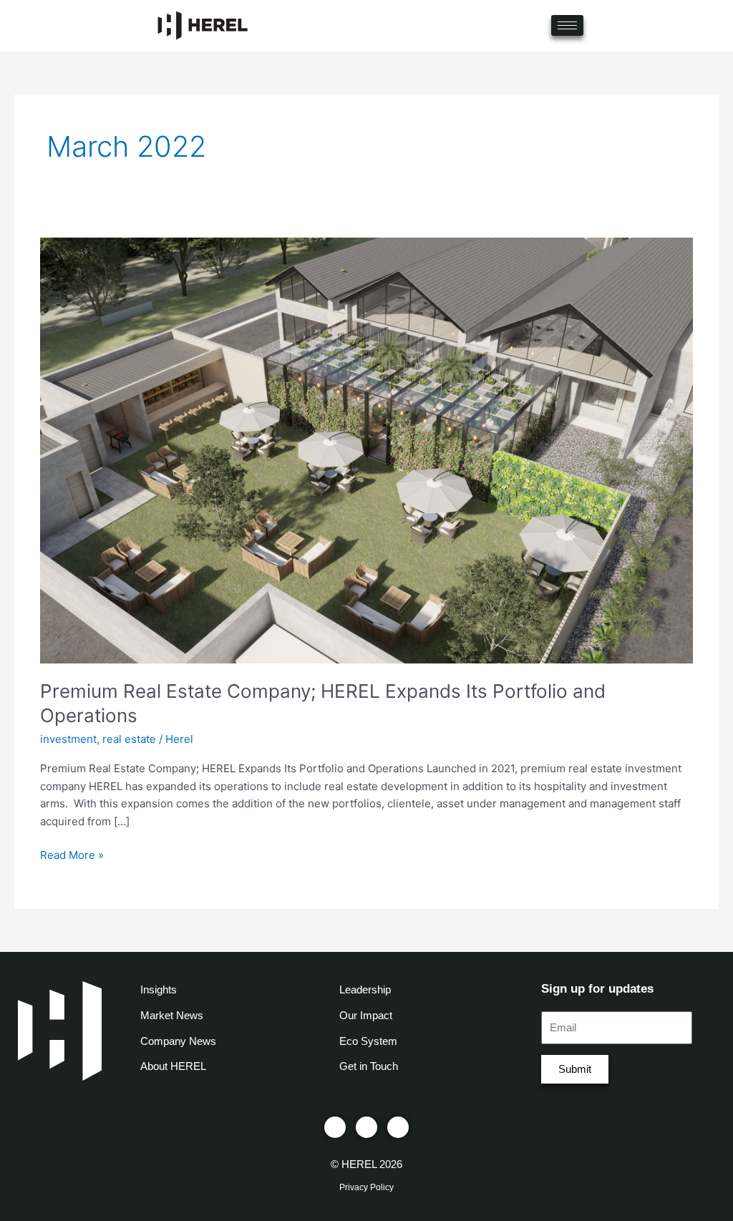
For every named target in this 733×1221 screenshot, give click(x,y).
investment (68, 739)
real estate (129, 739)
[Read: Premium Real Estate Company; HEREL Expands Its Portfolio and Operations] (366, 449)
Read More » (72, 854)
